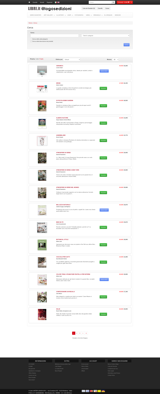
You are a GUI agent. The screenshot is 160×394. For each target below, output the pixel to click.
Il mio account (84, 364)
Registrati (49, 2)
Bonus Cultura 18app (113, 364)
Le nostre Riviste (59, 368)
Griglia (41, 59)
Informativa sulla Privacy (114, 373)
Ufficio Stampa (32, 373)
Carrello (35, 2)
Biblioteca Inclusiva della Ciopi (62, 364)
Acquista (103, 88)
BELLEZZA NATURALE (63, 204)
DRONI (58, 83)
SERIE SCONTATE (35, 15)
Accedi (42, 2)
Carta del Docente (112, 366)
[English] (58, 2)
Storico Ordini (84, 366)
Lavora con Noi (32, 375)
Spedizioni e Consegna (34, 371)
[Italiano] (56, 2)
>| (86, 333)
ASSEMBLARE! (61, 135)
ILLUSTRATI (60, 15)
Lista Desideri (84, 368)
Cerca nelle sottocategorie (40, 39)
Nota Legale (111, 371)
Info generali (32, 368)
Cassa (107, 8)
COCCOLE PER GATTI (63, 257)
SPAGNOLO (97, 15)
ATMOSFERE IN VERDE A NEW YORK (67, 170)
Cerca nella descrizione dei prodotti (42, 41)
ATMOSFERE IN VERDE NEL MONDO (67, 187)
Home (30, 23)
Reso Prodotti (32, 377)
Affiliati (83, 371)
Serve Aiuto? (32, 380)
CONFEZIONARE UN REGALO (65, 291)
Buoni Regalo (58, 371)
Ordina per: (59, 59)
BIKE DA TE (59, 222)
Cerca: (32, 32)
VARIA (88, 15)
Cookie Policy (111, 375)
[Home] (29, 2)
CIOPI (69, 15)
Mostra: (109, 59)
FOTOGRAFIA (79, 15)
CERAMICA (59, 65)
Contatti (30, 366)
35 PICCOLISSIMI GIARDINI (64, 100)
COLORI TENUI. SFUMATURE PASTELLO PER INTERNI (73, 274)
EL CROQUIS (108, 15)
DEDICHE (118, 15)
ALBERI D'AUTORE (62, 118)
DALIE (58, 309)
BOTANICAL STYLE (62, 239)
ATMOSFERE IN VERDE (63, 152)
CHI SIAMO (31, 364)
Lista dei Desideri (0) (89, 8)
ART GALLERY (48, 15)
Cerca (35, 23)
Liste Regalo (58, 366)
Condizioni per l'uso (113, 368)
